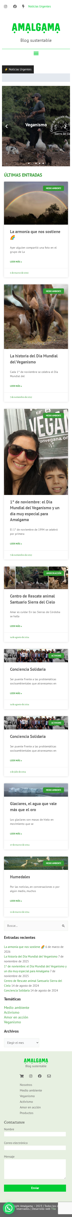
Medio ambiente (16, 1012)
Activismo (11, 1017)
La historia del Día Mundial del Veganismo (30, 962)
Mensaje (9, 1162)
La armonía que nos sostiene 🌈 (24, 952)
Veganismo (12, 1027)
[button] (36, 53)
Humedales (20, 882)
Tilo (53, 1214)
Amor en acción (16, 1022)
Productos (26, 1118)
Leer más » (16, 266)
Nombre (9, 1134)
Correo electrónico (16, 1148)
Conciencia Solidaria (28, 674)
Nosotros (26, 1090)
